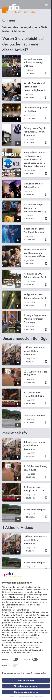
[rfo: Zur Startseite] (19, 8)
